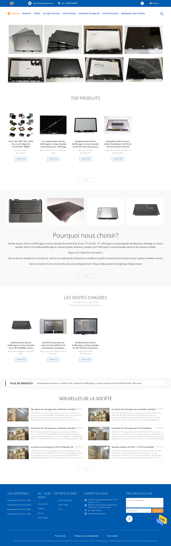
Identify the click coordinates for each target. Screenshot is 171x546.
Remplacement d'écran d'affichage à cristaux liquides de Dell (31, 505)
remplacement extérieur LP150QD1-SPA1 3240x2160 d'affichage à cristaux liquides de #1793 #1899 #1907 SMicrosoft (89, 383)
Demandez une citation (133, 13)
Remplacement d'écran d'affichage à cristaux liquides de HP (31, 509)
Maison (15, 13)
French (155, 3)
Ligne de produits (65, 500)
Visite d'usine (69, 13)
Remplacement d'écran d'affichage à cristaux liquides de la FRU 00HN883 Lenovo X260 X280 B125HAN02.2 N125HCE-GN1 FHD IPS (20, 348)
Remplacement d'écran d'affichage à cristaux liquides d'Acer (31, 514)
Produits (26, 13)
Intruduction (43, 504)
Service (41, 513)
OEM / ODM (63, 505)
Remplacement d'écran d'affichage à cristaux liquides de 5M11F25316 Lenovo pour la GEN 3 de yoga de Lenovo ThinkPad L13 (85, 348)
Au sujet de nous (51, 13)
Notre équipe (43, 517)
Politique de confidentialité (86, 536)
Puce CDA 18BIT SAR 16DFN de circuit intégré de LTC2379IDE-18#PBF (21, 144)
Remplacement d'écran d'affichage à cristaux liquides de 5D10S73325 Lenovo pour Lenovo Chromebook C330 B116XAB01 (85, 146)
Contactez (21, 159)
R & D (60, 509)
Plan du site (60, 536)
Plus (86, 179)
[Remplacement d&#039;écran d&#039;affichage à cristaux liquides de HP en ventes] (85, 53)
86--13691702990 (69, 3)
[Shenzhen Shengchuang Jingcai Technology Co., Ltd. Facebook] (143, 3)
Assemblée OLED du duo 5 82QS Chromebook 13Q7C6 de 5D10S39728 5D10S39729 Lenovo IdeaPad (117, 145)
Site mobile (112, 536)
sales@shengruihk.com (43, 3)
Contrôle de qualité (88, 13)
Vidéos (37, 13)
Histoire (41, 508)
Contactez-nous (110, 13)
